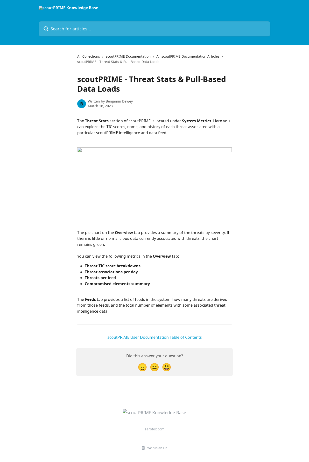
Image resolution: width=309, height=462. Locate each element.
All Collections (88, 56)
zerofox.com (154, 429)
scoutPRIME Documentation (128, 56)
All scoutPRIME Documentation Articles (187, 56)
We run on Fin (157, 448)
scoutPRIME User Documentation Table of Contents (154, 337)
